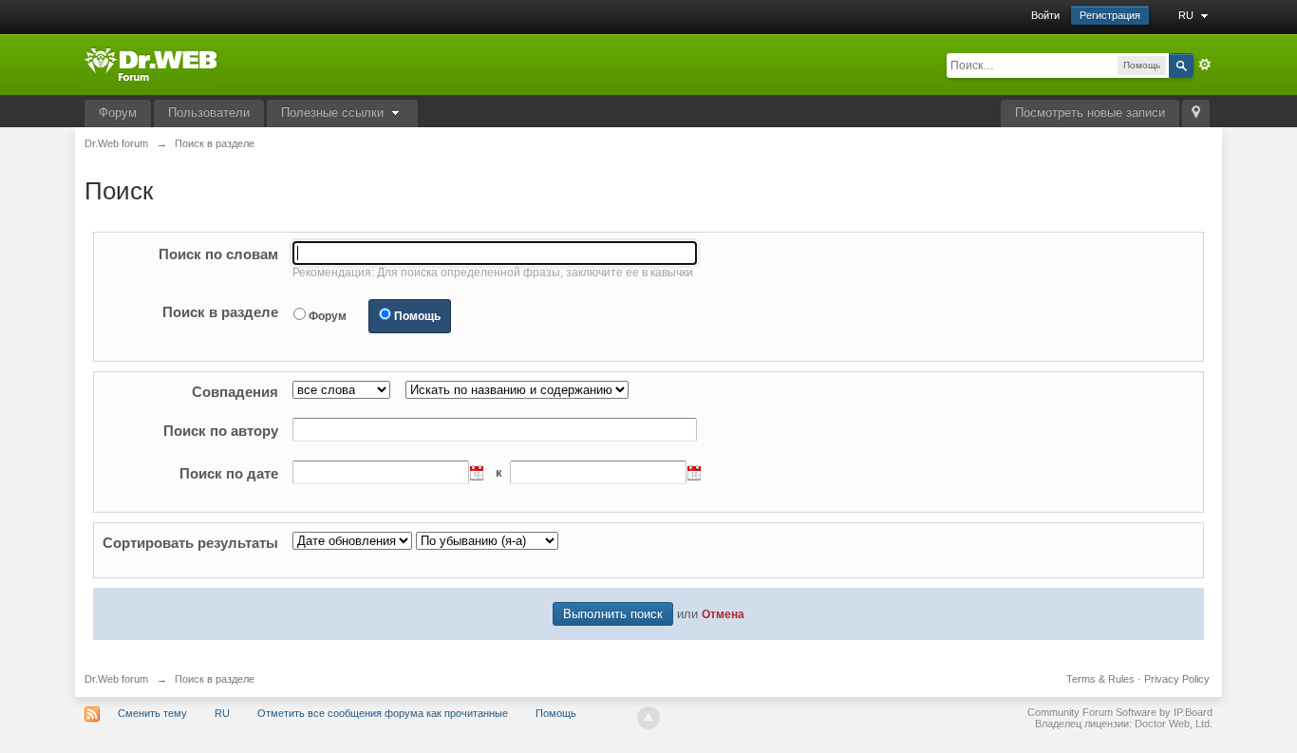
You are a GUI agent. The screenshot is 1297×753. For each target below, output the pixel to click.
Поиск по (218, 254)
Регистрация (1110, 15)
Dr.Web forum (116, 679)
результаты (190, 543)
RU (1187, 15)
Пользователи (209, 112)
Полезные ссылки (334, 112)
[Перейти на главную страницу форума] (150, 63)
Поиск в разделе (220, 312)
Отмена (723, 614)
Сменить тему (152, 713)
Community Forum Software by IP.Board (1119, 712)
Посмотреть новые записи (1090, 112)
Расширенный (1204, 64)
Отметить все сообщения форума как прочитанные (382, 713)
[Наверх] (648, 717)
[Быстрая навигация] (1196, 113)
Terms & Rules (1100, 679)
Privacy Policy (1177, 679)
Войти (1045, 15)
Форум (118, 112)
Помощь (417, 316)
